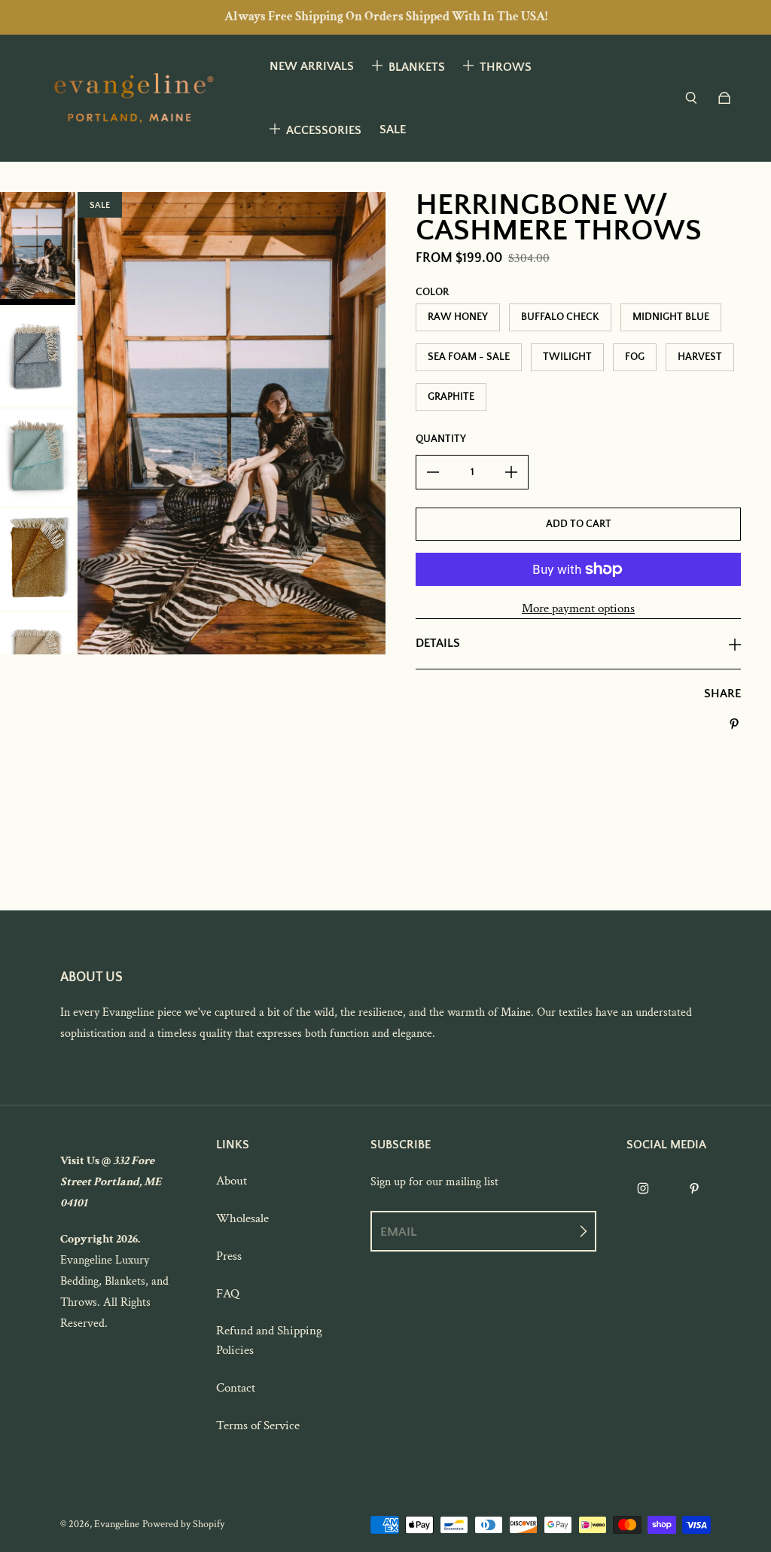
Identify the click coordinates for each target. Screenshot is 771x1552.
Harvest (700, 357)
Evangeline (116, 1524)
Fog (635, 357)
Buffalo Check (560, 317)
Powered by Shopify (183, 1524)
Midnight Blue (670, 317)
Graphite (451, 397)
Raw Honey (458, 317)
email (398, 1231)
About (231, 1180)
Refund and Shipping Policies (269, 1340)
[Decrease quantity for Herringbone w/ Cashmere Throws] (432, 472)
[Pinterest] (694, 1188)
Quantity (441, 439)
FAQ (227, 1293)
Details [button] (438, 643)
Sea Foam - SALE (469, 357)
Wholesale (242, 1218)
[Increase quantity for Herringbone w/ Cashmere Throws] (511, 472)
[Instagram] (643, 1188)
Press (229, 1256)
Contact (235, 1388)
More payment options (578, 608)
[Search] (691, 97)
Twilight (567, 357)
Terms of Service (258, 1425)
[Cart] (724, 97)
